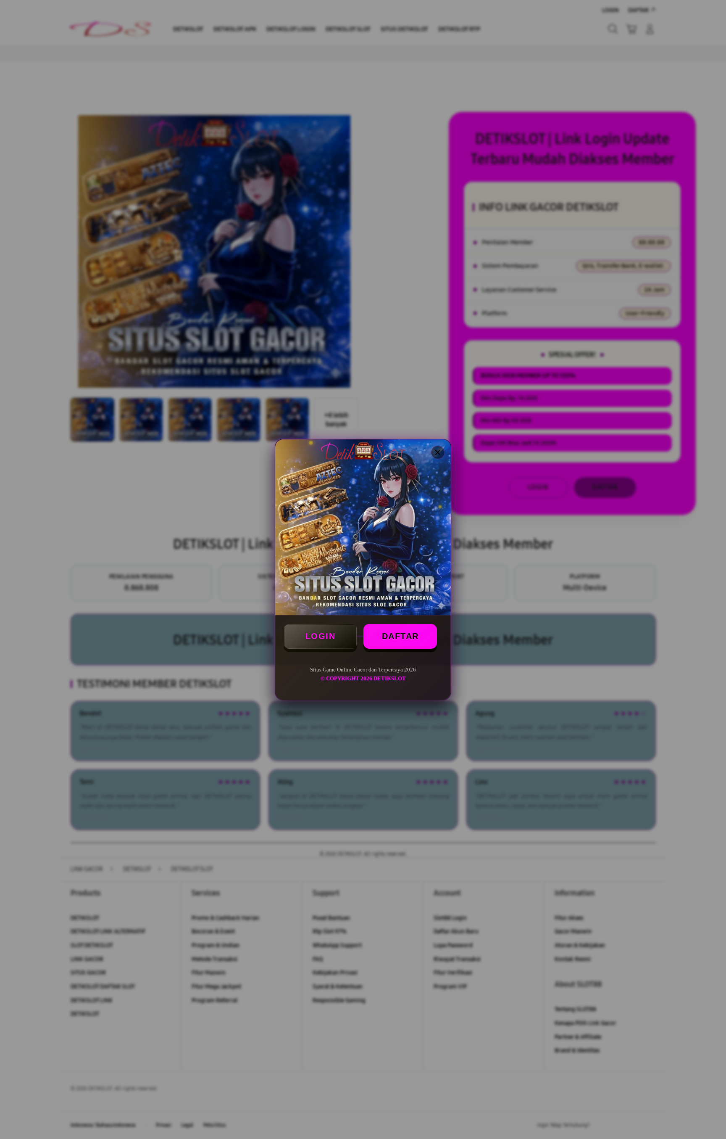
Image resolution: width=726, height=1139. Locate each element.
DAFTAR (400, 636)
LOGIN (320, 636)
